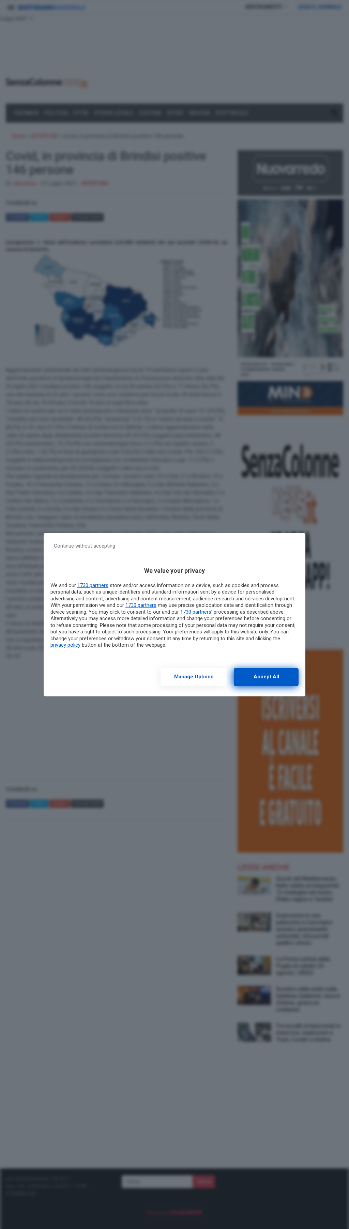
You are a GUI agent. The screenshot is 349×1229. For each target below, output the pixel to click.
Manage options (193, 677)
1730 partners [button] (92, 585)
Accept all (266, 677)
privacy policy (65, 645)
